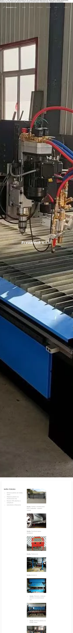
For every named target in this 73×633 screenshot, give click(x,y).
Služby (29, 506)
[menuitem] (24, 7)
